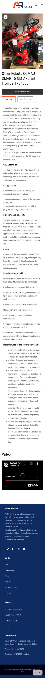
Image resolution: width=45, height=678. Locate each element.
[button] (3, 5)
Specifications (25, 99)
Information (9, 99)
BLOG (7, 626)
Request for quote (22, 92)
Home (7, 565)
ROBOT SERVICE (11, 621)
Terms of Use (31, 669)
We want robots (11, 588)
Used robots (9, 570)
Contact (8, 593)
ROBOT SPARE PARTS (13, 615)
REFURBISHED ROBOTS (13, 609)
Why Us (8, 582)
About (7, 576)
